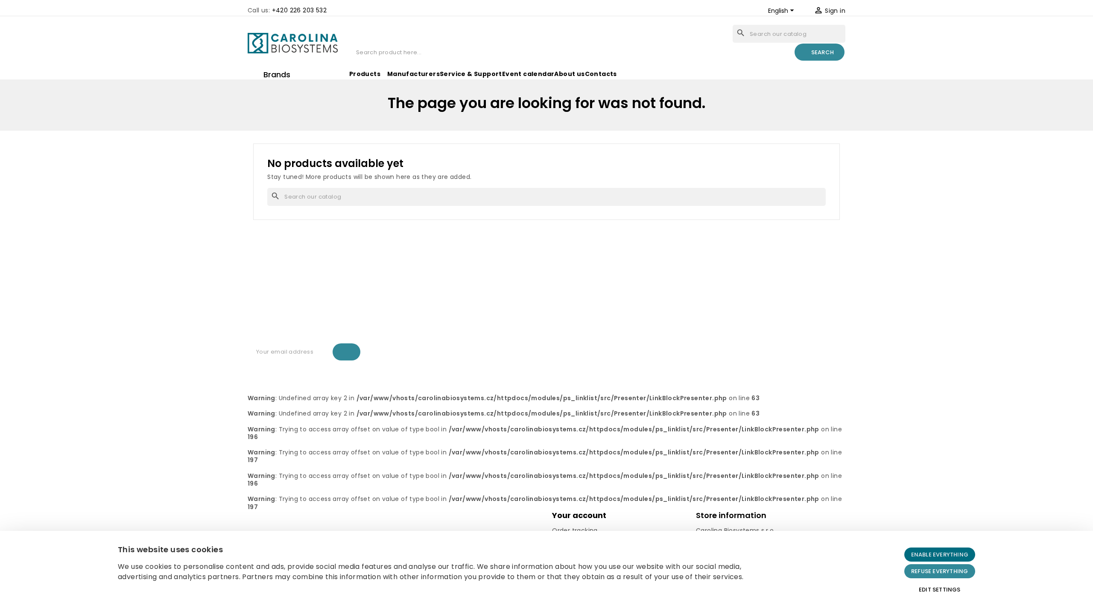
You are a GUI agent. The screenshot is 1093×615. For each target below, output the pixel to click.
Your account (579, 515)
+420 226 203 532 (299, 10)
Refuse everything (939, 571)
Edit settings (940, 590)
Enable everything (939, 555)
